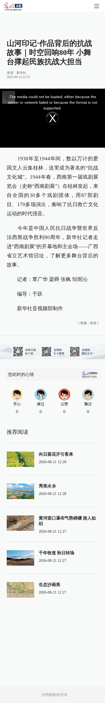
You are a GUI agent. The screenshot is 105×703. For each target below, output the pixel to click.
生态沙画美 (49, 584)
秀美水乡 (47, 486)
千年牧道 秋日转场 (56, 552)
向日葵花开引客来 (56, 454)
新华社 (21, 73)
